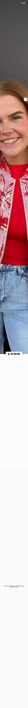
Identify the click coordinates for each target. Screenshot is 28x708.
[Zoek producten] (25, 99)
